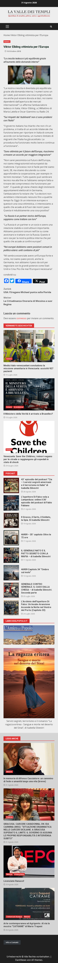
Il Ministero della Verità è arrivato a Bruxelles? (29, 394)
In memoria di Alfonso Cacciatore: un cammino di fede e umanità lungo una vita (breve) (29, 759)
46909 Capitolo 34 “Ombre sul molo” (11, 572)
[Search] (51, 26)
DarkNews (20, 959)
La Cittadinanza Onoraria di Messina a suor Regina (28, 301)
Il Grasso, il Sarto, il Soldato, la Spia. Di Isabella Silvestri (11, 520)
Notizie (9, 772)
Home (7, 35)
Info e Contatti (12, 942)
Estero (7, 42)
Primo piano (19, 874)
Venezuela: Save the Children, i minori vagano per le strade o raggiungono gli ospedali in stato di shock (29, 437)
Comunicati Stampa (14, 917)
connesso (21, 318)
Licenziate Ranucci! (29, 862)
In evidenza (18, 407)
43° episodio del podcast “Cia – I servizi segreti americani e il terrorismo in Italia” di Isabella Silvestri (11, 485)
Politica (9, 817)
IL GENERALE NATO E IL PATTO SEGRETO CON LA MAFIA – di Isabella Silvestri (11, 555)
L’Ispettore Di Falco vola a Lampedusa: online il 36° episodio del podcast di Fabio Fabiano (11, 503)
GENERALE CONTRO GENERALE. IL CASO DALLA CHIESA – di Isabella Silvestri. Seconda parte (11, 590)
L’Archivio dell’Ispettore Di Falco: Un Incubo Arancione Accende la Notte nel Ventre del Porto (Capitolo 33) (11, 607)
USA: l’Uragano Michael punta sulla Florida (27, 290)
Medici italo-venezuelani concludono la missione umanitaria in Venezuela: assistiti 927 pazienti (29, 346)
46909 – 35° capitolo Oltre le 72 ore (11, 537)
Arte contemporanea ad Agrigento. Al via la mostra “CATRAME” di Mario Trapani (29, 904)
